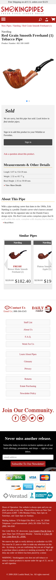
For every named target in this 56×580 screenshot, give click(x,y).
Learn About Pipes (28, 354)
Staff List (28, 322)
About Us (28, 329)
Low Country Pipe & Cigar (40, 531)
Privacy (28, 368)
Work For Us (28, 344)
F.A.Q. (28, 337)
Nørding (17, 26)
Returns (28, 379)
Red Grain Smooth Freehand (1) (37, 26)
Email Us (8, 311)
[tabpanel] (17, 262)
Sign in (28, 142)
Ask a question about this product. (19, 154)
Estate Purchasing (28, 386)
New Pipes (6, 26)
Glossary (28, 361)
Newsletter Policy (28, 393)
